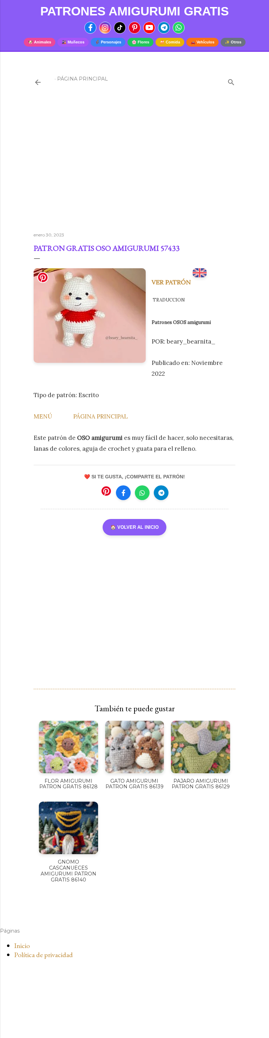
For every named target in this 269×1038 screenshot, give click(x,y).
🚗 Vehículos (202, 42)
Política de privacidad (43, 954)
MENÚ (43, 416)
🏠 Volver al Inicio (134, 527)
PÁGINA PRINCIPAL (100, 416)
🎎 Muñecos (73, 42)
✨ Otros (233, 42)
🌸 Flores (140, 42)
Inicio (22, 945)
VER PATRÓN (172, 282)
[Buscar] (231, 81)
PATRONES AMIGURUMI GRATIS (134, 11)
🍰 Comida (170, 42)
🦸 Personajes (108, 42)
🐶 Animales (39, 42)
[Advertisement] (134, 166)
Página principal (82, 79)
